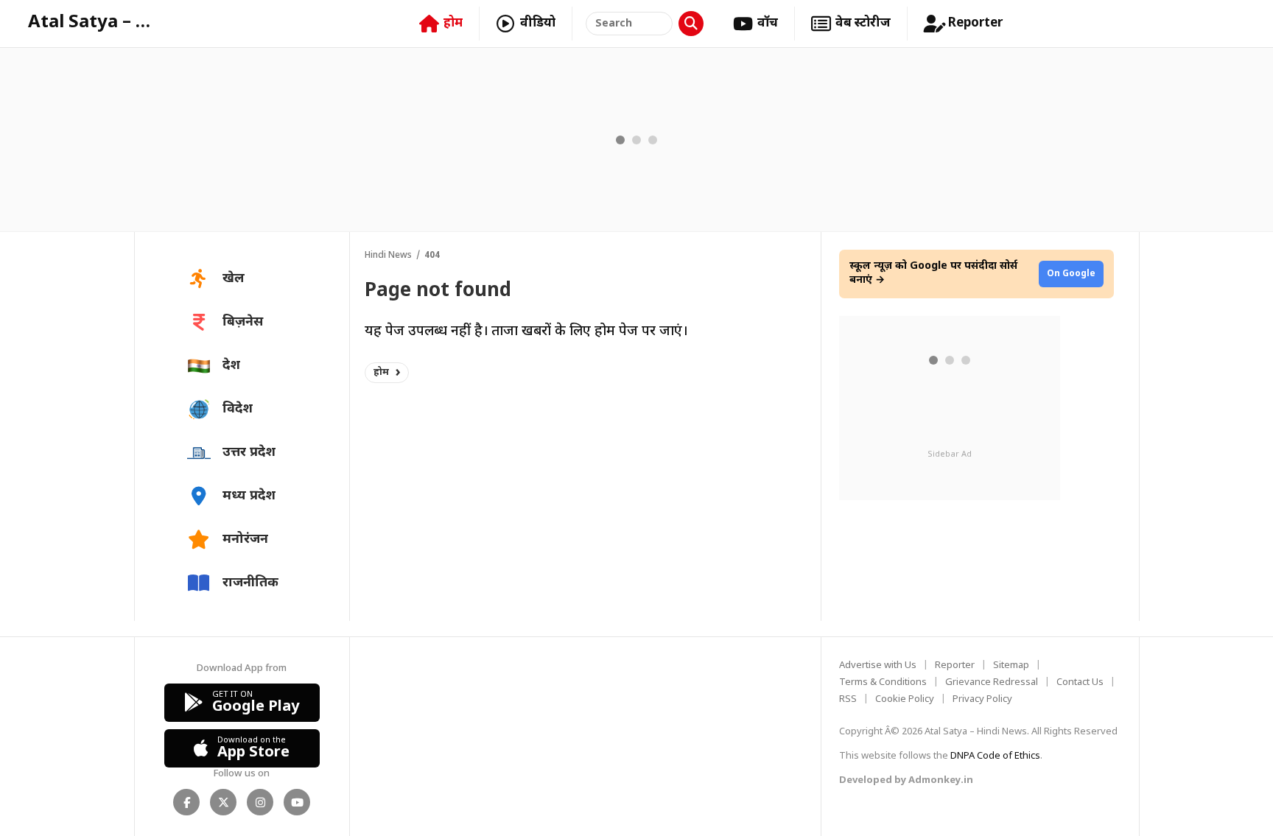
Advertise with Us (877, 665)
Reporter (955, 665)
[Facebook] (186, 802)
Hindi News (388, 255)
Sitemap (1011, 665)
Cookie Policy (904, 699)
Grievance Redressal (991, 682)
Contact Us (1080, 682)
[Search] (691, 23)
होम (381, 372)
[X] (223, 802)
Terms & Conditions (883, 682)
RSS (848, 699)
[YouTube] (297, 802)
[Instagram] (260, 802)
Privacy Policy (982, 699)
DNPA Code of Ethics (995, 756)
